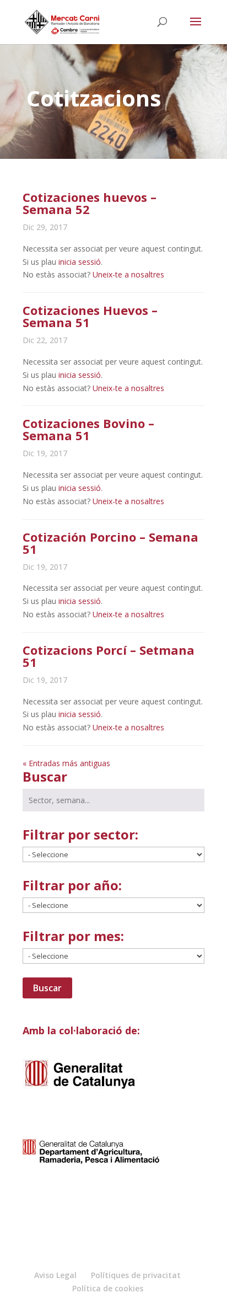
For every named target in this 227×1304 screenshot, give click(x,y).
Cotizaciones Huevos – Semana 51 (90, 316)
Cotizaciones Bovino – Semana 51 (88, 429)
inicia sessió (79, 261)
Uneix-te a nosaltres (128, 274)
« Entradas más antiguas (66, 763)
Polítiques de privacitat (136, 1275)
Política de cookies (107, 1288)
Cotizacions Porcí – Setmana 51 (108, 656)
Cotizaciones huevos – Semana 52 (89, 203)
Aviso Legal (55, 1275)
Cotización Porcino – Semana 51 (110, 542)
